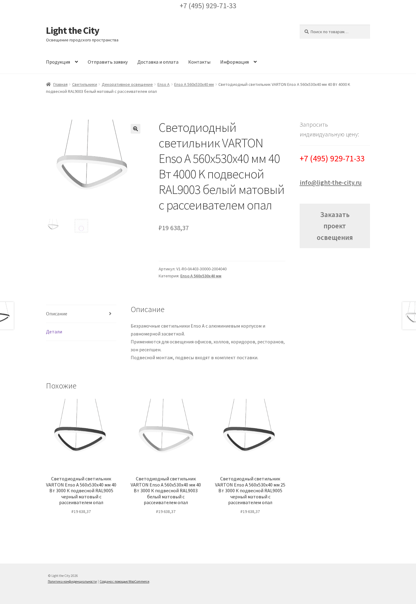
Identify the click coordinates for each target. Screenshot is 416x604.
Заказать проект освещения (335, 225)
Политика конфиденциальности (72, 581)
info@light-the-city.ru (331, 182)
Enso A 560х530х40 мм (194, 84)
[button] (135, 129)
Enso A (163, 84)
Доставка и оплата (157, 62)
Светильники (84, 84)
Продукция (58, 62)
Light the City (72, 30)
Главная (60, 84)
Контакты (199, 62)
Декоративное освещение (127, 84)
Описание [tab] (56, 314)
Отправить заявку (108, 62)
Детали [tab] (54, 331)
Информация (234, 62)
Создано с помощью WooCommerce (124, 581)
